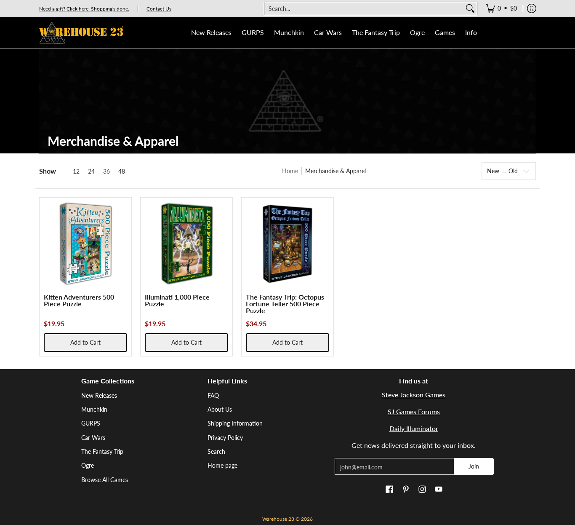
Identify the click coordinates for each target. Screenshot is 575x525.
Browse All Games (104, 479)
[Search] (470, 8)
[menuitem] (501, 8)
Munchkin (94, 409)
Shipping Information (235, 423)
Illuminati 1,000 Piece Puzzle (177, 300)
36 (106, 171)
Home (290, 170)
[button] (389, 489)
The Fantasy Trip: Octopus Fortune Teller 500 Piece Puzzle (285, 303)
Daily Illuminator (413, 428)
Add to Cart (85, 342)
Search (216, 451)
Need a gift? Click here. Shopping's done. (84, 8)
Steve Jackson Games (413, 395)
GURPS (90, 423)
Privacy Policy (225, 437)
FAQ (213, 395)
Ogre (87, 465)
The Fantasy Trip (102, 451)
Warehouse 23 (278, 519)
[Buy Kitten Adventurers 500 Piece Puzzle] (85, 243)
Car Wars (93, 437)
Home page (222, 465)
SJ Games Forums (414, 411)
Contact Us (158, 8)
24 (91, 171)
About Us (220, 409)
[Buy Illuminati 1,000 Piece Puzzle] (186, 243)
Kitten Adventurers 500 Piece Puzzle (79, 300)
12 (76, 171)
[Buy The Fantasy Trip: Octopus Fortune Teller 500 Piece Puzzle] (287, 243)
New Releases (99, 395)
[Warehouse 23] (81, 32)
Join (474, 466)
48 (121, 171)
